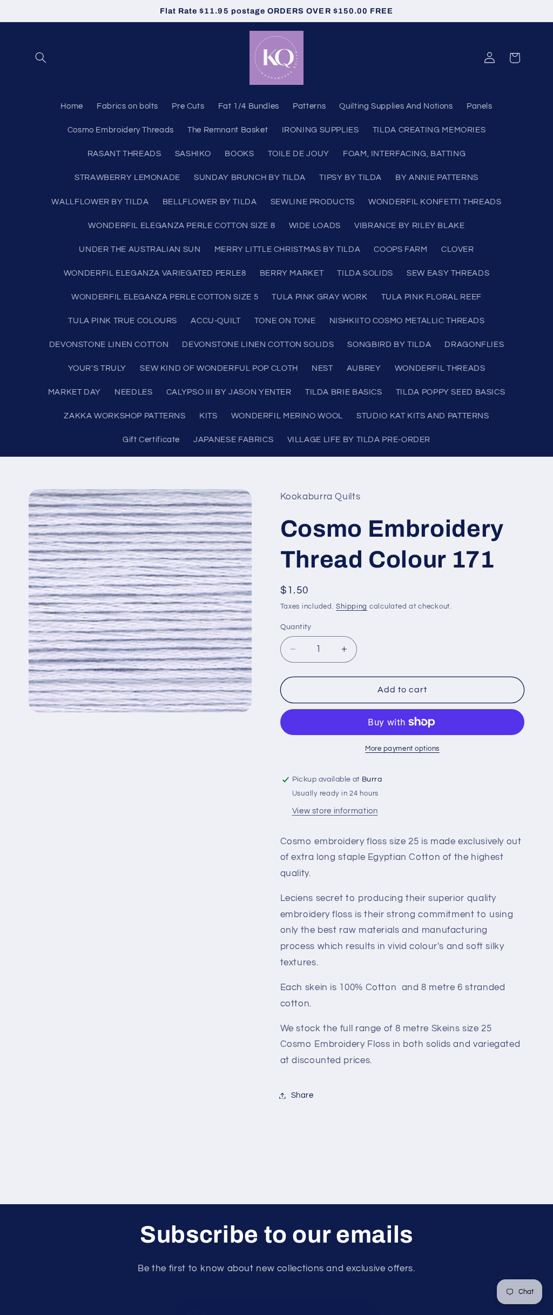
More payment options (402, 748)
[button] (41, 57)
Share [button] (302, 1095)
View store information (335, 811)
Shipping (351, 606)
